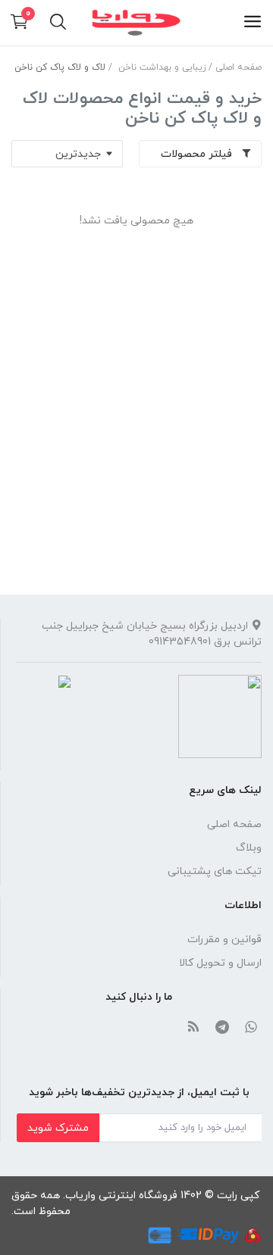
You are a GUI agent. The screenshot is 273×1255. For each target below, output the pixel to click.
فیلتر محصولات (198, 154)
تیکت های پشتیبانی (215, 871)
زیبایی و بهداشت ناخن (162, 67)
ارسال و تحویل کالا (220, 963)
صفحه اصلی (238, 67)
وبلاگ (249, 848)
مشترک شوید (58, 1128)
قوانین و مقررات (224, 939)
